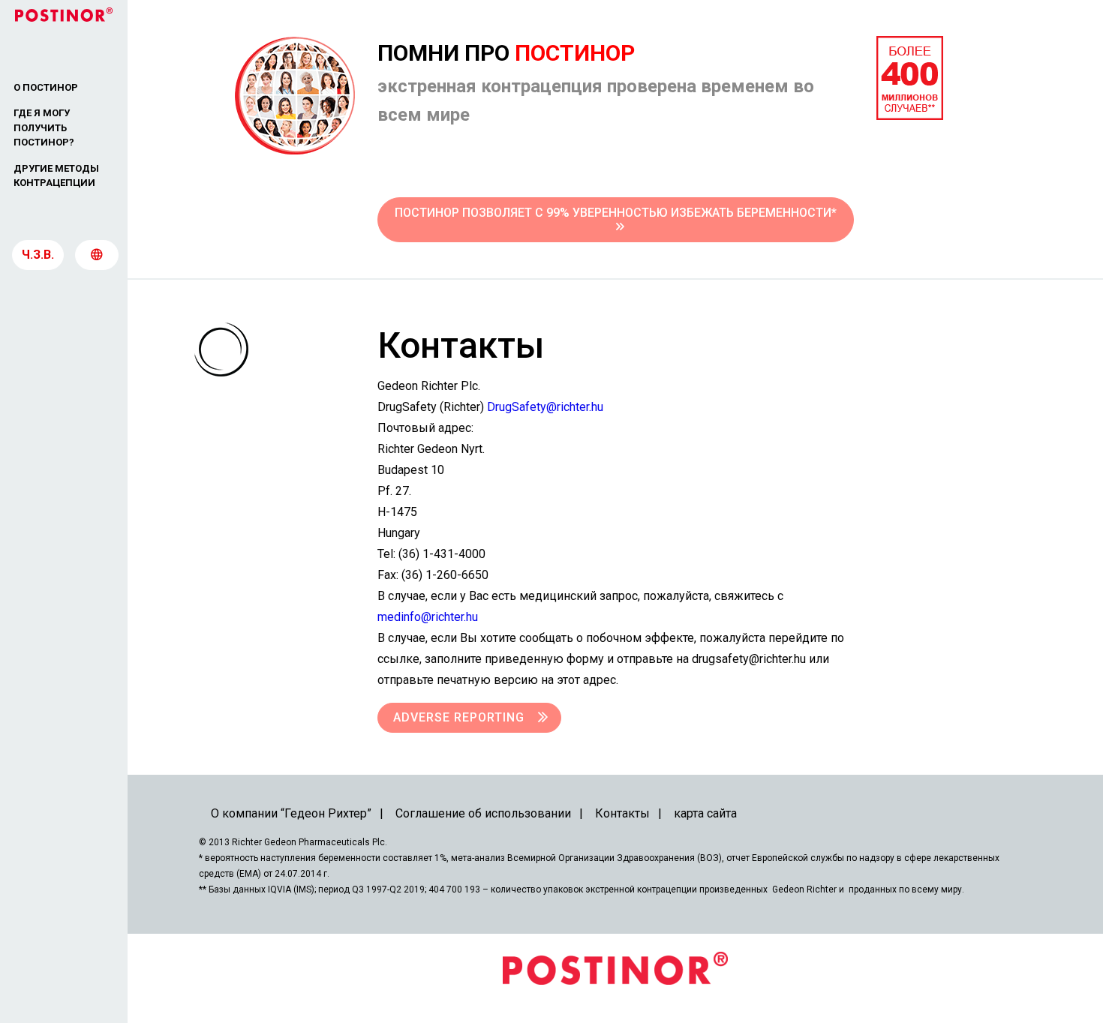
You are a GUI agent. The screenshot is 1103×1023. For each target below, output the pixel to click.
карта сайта (705, 813)
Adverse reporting (458, 717)
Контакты (622, 813)
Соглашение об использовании (483, 813)
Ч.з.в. (38, 255)
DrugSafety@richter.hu (545, 407)
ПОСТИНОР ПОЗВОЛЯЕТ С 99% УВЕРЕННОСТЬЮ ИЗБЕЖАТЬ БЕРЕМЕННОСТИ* (616, 213)
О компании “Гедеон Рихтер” (291, 813)
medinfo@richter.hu (427, 617)
